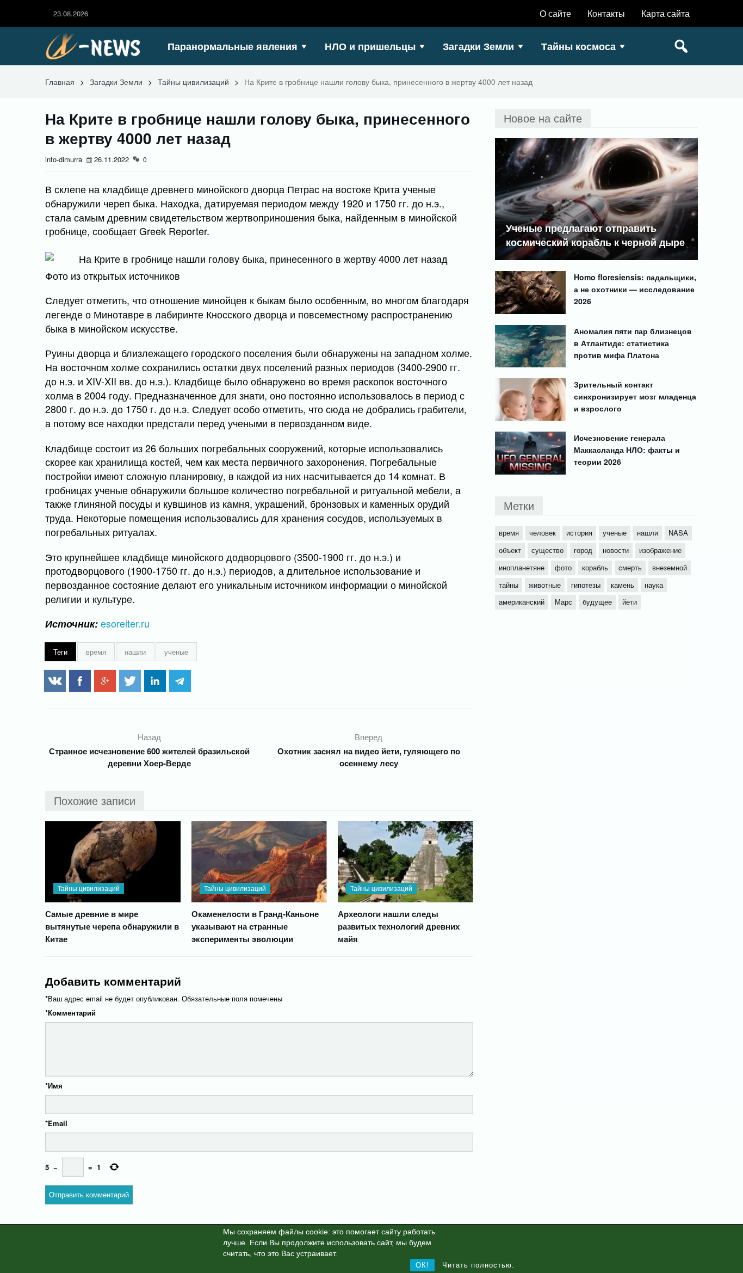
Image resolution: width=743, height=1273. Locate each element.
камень (622, 585)
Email (56, 1123)
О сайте (555, 13)
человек (542, 532)
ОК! (422, 1265)
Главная (60, 81)
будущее (597, 601)
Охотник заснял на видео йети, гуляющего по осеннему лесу (368, 757)
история (579, 532)
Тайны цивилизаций (193, 81)
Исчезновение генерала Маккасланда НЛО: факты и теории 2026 (627, 449)
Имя (54, 1085)
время (96, 652)
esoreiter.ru (125, 623)
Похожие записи (94, 800)
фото (563, 567)
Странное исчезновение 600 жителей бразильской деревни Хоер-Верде (149, 757)
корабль (595, 567)
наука (654, 585)
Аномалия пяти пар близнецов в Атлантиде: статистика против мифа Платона (633, 342)
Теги (60, 652)
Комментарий (70, 1012)
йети (629, 601)
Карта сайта (665, 13)
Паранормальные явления (233, 46)
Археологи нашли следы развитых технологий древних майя (399, 926)
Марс (563, 601)
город (583, 550)
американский (521, 601)
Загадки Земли (478, 46)
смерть (630, 567)
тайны (508, 585)
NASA (678, 532)
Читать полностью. (478, 1265)
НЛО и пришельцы (370, 46)
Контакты (606, 13)
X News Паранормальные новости (96, 46)
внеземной (669, 567)
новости (616, 550)
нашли (135, 652)
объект (510, 550)
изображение (660, 550)
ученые (176, 652)
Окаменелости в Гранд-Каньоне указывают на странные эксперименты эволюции (255, 926)
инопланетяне (521, 567)
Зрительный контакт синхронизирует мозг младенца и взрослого (635, 396)
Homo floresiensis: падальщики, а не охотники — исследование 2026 (635, 289)
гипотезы (585, 585)
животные (545, 585)
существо (547, 550)
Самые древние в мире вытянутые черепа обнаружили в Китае (112, 926)
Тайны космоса (578, 46)
